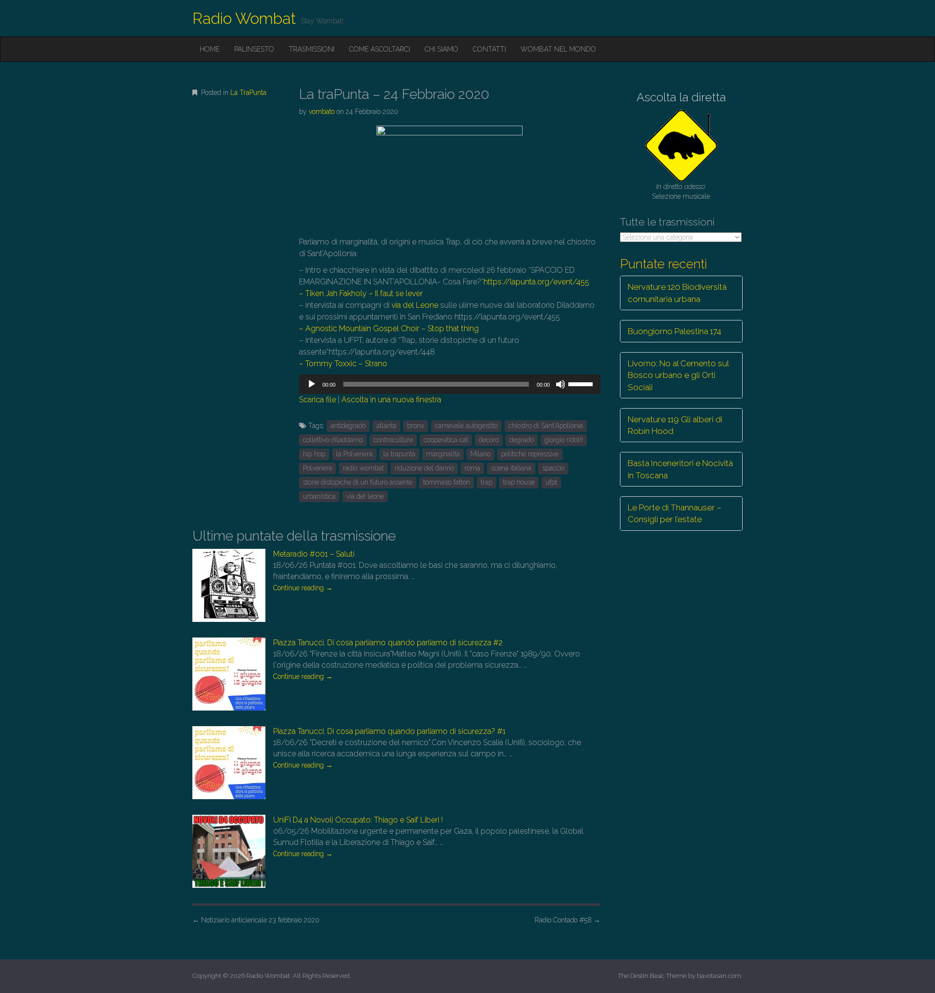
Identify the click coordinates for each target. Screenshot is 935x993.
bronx (415, 426)
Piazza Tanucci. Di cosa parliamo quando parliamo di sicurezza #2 (388, 642)
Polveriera (317, 468)
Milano (480, 454)
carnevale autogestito (466, 426)
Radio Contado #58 (567, 920)
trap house (519, 482)
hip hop (314, 454)
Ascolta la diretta (681, 97)
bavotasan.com (719, 975)
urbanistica (319, 496)
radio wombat (363, 468)
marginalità (443, 454)
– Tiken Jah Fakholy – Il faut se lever (361, 293)
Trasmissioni (312, 49)
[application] (449, 384)
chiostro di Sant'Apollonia (545, 426)
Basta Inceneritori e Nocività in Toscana (680, 469)
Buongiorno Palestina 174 (674, 331)
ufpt (551, 482)
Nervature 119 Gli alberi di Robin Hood (675, 425)
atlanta (386, 426)
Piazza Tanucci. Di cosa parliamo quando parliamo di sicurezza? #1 (389, 731)
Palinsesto (254, 49)
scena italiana (511, 468)
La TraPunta (248, 92)
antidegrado (348, 426)
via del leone (365, 496)
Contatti (489, 49)
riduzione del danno (424, 468)
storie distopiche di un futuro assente (357, 482)
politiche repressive (530, 454)
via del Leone (415, 305)
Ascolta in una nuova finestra (391, 399)
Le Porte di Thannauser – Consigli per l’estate (675, 513)
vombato (322, 111)
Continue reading (303, 588)
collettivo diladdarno (333, 440)
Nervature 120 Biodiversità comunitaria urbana (677, 292)
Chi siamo (441, 49)
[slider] (582, 383)
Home (210, 49)
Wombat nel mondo (558, 49)
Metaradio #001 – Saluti (314, 554)
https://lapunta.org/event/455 (536, 281)
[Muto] (560, 384)
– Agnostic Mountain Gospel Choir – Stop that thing (389, 328)
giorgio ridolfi (563, 440)
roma (472, 468)
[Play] (312, 384)
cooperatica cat (446, 440)
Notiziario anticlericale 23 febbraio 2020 (255, 920)
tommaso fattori (446, 482)
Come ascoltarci (379, 49)
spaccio (553, 468)
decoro (489, 440)
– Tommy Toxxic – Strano (344, 363)
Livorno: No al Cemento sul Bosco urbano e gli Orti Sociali (678, 375)
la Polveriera (354, 454)
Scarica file (317, 399)
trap (486, 482)
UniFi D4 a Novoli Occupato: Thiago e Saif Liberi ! (358, 819)
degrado (521, 440)
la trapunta (399, 454)
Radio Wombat (244, 18)
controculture (393, 440)
